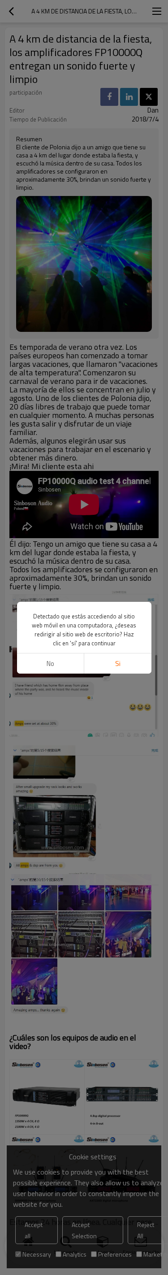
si (118, 663)
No (50, 663)
